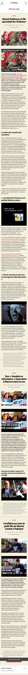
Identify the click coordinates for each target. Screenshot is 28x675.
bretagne (21, 353)
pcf (15, 363)
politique (22, 363)
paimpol (10, 363)
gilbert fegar (22, 506)
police (18, 363)
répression (13, 365)
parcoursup (5, 510)
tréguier (19, 513)
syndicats (12, 366)
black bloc (16, 353)
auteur (8, 353)
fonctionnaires (6, 506)
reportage (13, 510)
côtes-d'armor (13, 354)
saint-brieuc (19, 365)
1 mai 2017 (20, 532)
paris (13, 363)
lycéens (14, 509)
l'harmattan (9, 360)
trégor (15, 513)
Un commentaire (15, 27)
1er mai (4, 353)
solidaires (12, 512)
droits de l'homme (20, 356)
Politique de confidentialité (7, 670)
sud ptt (16, 512)
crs (17, 354)
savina (21, 510)
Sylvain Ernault (11, 25)
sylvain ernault (22, 512)
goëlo (25, 357)
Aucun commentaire (15, 387)
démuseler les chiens (13, 259)
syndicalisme (6, 366)
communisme (6, 354)
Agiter (14, 15)
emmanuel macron (11, 504)
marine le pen (20, 653)
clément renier (13, 503)
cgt (25, 353)
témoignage (11, 513)
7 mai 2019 (20, 25)
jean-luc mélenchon (14, 652)
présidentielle (12, 655)
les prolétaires (15, 360)
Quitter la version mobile (14, 659)
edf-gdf (5, 504)
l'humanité (22, 652)
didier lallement (11, 356)
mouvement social (20, 509)
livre (20, 360)
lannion (10, 509)
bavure (12, 353)
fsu (18, 506)
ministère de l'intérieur (15, 362)
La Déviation (14, 2)
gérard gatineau (7, 357)
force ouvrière (13, 506)
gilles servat (20, 357)
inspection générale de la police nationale (12, 359)
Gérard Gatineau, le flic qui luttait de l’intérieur (14, 20)
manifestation (6, 362)
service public (6, 512)
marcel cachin (13, 653)
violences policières (19, 366)
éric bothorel (23, 504)
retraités (18, 510)
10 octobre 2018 (20, 385)
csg (25, 503)
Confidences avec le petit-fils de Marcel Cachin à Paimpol (14, 526)
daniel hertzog (6, 652)
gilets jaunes (14, 357)
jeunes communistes (12, 507)
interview (5, 507)
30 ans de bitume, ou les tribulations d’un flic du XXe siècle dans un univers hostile (13, 75)
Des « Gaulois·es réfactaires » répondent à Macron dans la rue (14, 379)
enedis (17, 504)
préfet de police (6, 365)
